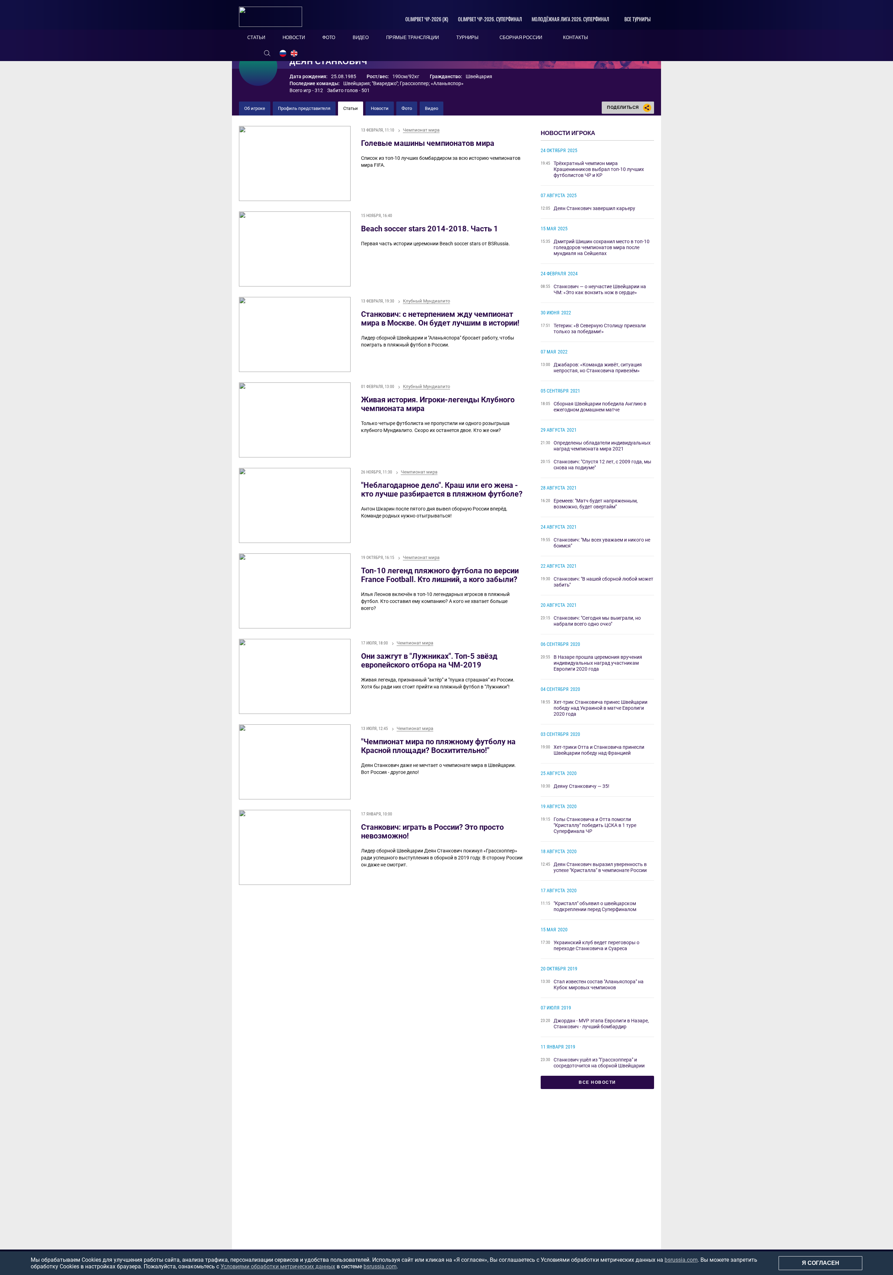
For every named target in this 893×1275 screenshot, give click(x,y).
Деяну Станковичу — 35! (581, 786)
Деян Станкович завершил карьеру (594, 208)
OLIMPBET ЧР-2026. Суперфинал (490, 19)
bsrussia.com (681, 1260)
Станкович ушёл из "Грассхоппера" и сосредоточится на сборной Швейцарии (599, 1062)
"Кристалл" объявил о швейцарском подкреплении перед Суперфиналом (595, 906)
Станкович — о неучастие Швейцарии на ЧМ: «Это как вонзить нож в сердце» (600, 289)
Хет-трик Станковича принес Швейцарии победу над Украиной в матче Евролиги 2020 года (600, 708)
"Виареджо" (385, 83)
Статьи (350, 108)
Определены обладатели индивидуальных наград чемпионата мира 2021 (602, 446)
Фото (407, 108)
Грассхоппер (414, 83)
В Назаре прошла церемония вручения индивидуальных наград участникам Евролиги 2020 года (598, 663)
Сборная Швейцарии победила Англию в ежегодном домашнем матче (600, 406)
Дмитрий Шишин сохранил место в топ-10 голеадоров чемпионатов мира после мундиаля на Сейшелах (602, 247)
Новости (380, 108)
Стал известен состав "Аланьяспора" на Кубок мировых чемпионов (599, 984)
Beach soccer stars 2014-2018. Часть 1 (429, 228)
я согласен (820, 1263)
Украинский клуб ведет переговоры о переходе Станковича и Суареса (596, 945)
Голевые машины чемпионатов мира (427, 143)
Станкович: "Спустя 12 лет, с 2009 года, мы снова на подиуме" (602, 464)
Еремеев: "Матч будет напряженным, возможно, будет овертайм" (596, 503)
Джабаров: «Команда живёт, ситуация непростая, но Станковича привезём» (598, 367)
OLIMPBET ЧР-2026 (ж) (426, 19)
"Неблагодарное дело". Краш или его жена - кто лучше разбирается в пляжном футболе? (442, 489)
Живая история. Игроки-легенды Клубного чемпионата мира (438, 404)
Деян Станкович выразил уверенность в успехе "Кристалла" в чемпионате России (600, 867)
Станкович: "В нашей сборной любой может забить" (603, 582)
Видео (431, 108)
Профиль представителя (304, 108)
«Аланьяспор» (447, 83)
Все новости (597, 1082)
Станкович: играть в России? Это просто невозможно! (432, 831)
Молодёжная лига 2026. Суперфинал (570, 19)
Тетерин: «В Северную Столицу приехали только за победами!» (600, 328)
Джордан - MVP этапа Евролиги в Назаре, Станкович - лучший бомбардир (601, 1023)
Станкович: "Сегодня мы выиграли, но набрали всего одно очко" (597, 621)
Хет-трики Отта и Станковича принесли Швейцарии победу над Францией (599, 750)
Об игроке (254, 108)
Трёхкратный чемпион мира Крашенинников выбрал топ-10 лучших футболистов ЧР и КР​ (599, 169)
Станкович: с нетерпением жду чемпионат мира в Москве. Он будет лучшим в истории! (440, 318)
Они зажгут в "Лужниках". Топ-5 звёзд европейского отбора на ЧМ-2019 (429, 660)
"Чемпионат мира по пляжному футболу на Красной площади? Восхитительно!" (438, 746)
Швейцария (356, 83)
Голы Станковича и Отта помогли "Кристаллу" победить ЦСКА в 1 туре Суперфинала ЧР (595, 825)
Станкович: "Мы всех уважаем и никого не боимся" (602, 543)
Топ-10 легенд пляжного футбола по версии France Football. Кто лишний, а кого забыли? (440, 575)
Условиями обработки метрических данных (277, 1266)
